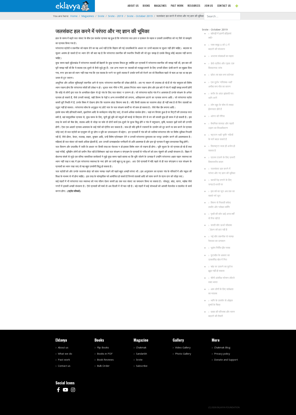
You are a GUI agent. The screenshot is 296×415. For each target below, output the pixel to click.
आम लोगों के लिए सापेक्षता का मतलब (220, 291)
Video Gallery (183, 347)
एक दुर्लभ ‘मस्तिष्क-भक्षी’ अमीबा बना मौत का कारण (220, 84)
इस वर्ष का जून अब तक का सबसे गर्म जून (221, 193)
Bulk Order (103, 365)
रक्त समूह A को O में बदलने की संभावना (219, 47)
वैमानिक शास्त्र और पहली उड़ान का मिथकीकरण (221, 126)
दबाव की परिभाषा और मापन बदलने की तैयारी (221, 314)
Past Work (177, 5)
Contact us (224, 5)
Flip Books (103, 347)
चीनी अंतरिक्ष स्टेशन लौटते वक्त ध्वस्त (221, 280)
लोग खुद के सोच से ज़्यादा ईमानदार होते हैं (220, 107)
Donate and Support (226, 359)
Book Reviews (105, 359)
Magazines (160, 5)
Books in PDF (105, 353)
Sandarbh (141, 353)
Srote (139, 359)
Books (146, 5)
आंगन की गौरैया (218, 116)
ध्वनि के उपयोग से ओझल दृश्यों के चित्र (220, 303)
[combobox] (222, 16)
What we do (65, 353)
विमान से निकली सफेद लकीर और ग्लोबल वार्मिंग (219, 205)
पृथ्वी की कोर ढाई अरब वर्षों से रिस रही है (221, 216)
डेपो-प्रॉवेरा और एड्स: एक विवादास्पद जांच (221, 65)
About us (133, 5)
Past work (64, 359)
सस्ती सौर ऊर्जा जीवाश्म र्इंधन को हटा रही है (220, 227)
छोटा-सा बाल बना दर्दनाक (222, 74)
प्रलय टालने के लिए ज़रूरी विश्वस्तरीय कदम (221, 159)
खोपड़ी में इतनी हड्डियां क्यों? (219, 36)
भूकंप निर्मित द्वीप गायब (220, 247)
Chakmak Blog (222, 347)
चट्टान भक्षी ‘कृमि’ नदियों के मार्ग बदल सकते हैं (220, 137)
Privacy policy (222, 353)
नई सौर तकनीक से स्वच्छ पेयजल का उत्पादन (221, 238)
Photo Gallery (183, 353)
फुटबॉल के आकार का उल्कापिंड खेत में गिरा (219, 257)
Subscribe (141, 365)
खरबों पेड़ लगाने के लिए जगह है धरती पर (220, 182)
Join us (208, 5)
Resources (194, 5)
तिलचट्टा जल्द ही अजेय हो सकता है (221, 148)
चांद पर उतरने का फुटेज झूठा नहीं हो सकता (220, 269)
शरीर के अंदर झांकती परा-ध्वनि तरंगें (221, 96)
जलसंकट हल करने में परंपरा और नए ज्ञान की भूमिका (221, 171)
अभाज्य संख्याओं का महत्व (222, 56)
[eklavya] (73, 5)
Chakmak (141, 347)
